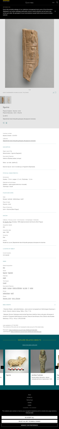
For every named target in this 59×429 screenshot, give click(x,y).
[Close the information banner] (55, 11)
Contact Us (29, 397)
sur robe (25, 288)
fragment (10, 273)
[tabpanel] (29, 367)
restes (31, 288)
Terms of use (30, 400)
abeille (4, 288)
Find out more (29, 412)
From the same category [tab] (30, 345)
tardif (12, 293)
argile (4, 278)
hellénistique (6, 293)
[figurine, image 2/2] (9, 100)
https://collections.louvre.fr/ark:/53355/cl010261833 (23, 330)
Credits (29, 405)
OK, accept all (29, 417)
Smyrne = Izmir (7, 298)
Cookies (29, 402)
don (4, 267)
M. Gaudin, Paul (7, 222)
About (29, 394)
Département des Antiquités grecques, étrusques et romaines (19, 140)
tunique (9, 288)
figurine (5, 273)
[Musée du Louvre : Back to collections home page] (29, 2)
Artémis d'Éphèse (17, 288)
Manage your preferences (29, 425)
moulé (4, 283)
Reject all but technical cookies (29, 421)
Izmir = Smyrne (16, 298)
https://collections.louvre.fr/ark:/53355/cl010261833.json (26, 331)
